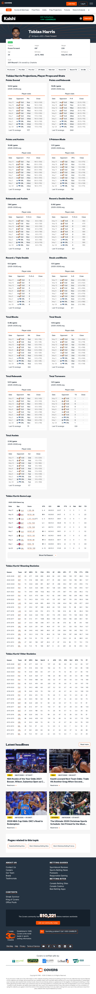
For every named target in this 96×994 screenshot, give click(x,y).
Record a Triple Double (17, 257)
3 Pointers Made (57, 139)
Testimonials (11, 878)
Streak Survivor (12, 897)
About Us (11, 862)
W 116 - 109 (31, 548)
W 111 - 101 (31, 535)
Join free (71, 4)
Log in (83, 4)
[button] (48, 555)
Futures (67, 10)
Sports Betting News (59, 870)
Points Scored (13, 80)
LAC (19, 603)
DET (22, 515)
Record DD (62, 70)
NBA (8, 10)
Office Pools (11, 902)
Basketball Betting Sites (17, 846)
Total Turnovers (57, 376)
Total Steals (55, 316)
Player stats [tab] (26, 94)
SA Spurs (35, 36)
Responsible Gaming (58, 875)
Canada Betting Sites (59, 883)
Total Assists (12, 435)
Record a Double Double (61, 198)
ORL (22, 540)
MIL (19, 638)
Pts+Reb (22, 70)
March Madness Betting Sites (39, 846)
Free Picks (36, 10)
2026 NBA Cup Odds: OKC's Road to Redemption (25, 822)
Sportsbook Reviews (59, 867)
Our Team (10, 873)
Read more (85, 744)
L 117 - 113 (31, 519)
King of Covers (12, 899)
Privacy (22, 946)
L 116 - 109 (31, 527)
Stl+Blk (83, 70)
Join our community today (48, 923)
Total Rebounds (14, 376)
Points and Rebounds (59, 80)
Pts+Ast (31, 70)
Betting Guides (59, 862)
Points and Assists (15, 139)
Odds (44, 10)
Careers (9, 870)
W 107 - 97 (31, 531)
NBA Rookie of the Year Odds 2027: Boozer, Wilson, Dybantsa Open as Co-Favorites (26, 780)
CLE (22, 510)
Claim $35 (87, 18)
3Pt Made (41, 70)
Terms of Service (33, 946)
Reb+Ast (52, 70)
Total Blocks (12, 316)
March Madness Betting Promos (63, 846)
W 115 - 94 (31, 514)
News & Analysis (79, 10)
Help (16, 946)
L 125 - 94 (31, 510)
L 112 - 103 (31, 523)
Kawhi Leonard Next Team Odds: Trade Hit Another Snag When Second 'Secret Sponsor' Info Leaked (69, 780)
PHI (19, 584)
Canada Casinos (57, 886)
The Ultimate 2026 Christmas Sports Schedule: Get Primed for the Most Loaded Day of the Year (68, 822)
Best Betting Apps (57, 889)
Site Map (9, 946)
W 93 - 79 (31, 544)
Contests (11, 892)
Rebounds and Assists (17, 198)
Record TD (73, 70)
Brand (8, 875)
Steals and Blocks (58, 257)
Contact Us (11, 867)
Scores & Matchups (21, 10)
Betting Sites (58, 878)
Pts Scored (11, 70)
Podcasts (54, 873)
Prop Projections (55, 10)
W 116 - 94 (31, 540)
